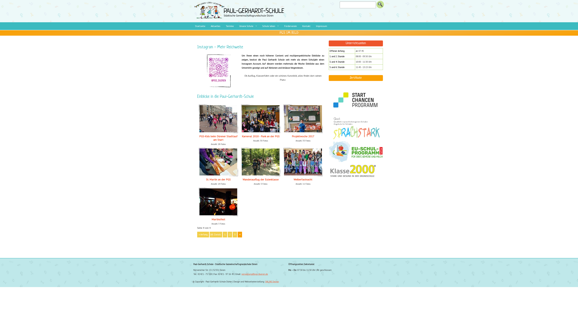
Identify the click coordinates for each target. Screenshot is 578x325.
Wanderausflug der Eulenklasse (261, 179)
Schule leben (268, 26)
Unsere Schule (246, 26)
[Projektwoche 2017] (303, 132)
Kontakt (306, 26)
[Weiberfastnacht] (303, 175)
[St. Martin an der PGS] (218, 175)
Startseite (200, 26)
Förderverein (290, 26)
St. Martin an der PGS (218, 179)
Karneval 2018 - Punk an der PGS (261, 136)
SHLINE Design (272, 281)
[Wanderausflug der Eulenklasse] (260, 175)
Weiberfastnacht (303, 179)
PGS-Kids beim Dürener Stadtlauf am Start (218, 138)
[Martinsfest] (218, 215)
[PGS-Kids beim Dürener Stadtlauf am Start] (218, 132)
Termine (230, 26)
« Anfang (203, 234)
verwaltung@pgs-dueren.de (254, 274)
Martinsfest (218, 219)
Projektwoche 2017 (303, 136)
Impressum (321, 26)
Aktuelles (215, 26)
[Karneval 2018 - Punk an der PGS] (260, 132)
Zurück (217, 234)
